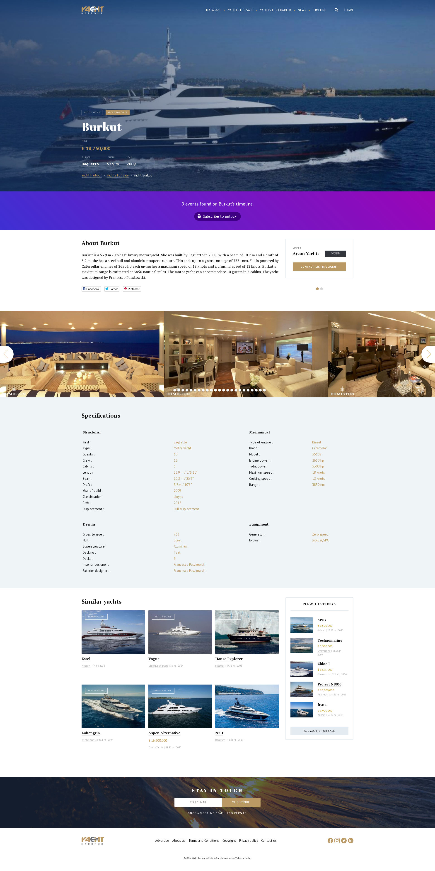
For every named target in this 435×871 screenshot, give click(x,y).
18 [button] (240, 390)
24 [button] (264, 390)
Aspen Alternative (164, 732)
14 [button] (223, 390)
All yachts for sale (319, 730)
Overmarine (324, 650)
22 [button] (256, 390)
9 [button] (203, 390)
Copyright (229, 840)
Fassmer (219, 665)
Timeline (319, 10)
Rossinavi (220, 739)
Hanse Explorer (229, 658)
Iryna (322, 704)
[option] (82, 354)
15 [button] (227, 390)
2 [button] (174, 390)
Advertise (162, 840)
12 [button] (215, 390)
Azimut (321, 630)
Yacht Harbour (93, 10)
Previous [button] (7, 354)
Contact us (269, 840)
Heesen (86, 665)
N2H (219, 732)
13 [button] (219, 390)
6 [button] (191, 390)
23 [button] (260, 390)
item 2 (321, 290)
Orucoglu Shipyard (158, 665)
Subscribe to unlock (219, 216)
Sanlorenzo (324, 674)
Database (213, 10)
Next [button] (428, 354)
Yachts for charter (275, 10)
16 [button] (231, 390)
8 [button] (199, 390)
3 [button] (178, 390)
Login (348, 10)
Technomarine (330, 640)
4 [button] (182, 390)
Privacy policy (248, 840)
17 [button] (235, 390)
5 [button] (187, 390)
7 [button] (195, 390)
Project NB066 (329, 684)
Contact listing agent (319, 266)
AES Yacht (323, 694)
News (302, 10)
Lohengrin (91, 732)
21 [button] (252, 390)
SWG (322, 620)
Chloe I (324, 663)
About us (178, 840)
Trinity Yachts (89, 739)
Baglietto (90, 163)
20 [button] (248, 390)
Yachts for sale (240, 10)
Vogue (154, 658)
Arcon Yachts (306, 253)
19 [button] (244, 390)
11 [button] (211, 390)
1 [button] (170, 390)
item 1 (317, 290)
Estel (86, 658)
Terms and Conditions (203, 840)
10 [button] (207, 390)
